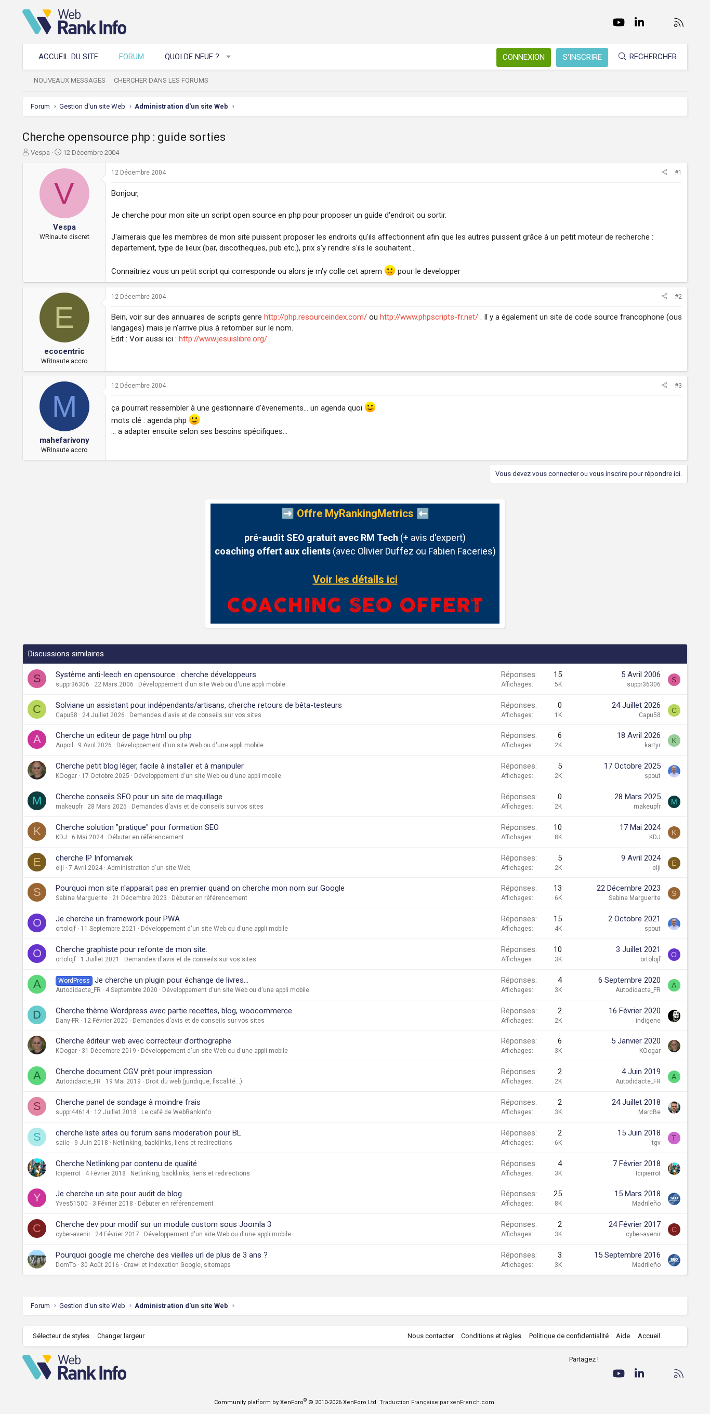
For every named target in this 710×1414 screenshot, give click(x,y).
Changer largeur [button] (120, 1336)
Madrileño (646, 1203)
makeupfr (69, 806)
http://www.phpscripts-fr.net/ (429, 317)
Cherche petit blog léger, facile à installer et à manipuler (150, 766)
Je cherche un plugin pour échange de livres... (171, 980)
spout (653, 775)
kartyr (653, 745)
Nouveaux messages (70, 80)
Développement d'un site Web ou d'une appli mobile (211, 684)
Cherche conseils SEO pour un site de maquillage (139, 796)
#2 (678, 296)
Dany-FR (67, 1020)
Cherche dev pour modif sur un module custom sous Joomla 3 (163, 1224)
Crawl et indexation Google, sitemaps (177, 1264)
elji (60, 867)
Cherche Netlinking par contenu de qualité (126, 1163)
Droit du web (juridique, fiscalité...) (194, 1081)
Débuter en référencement (146, 837)
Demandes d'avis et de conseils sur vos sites (195, 715)
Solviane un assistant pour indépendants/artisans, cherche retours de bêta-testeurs (199, 705)
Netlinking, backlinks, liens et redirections (172, 1142)
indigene (648, 1020)
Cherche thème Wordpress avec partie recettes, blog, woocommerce (174, 1010)
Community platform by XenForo (296, 1402)
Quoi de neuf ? (192, 56)
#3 (678, 385)
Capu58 (66, 715)
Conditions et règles (491, 1336)
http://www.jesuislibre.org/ (223, 338)
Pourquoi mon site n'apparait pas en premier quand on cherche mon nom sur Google (200, 888)
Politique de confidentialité (569, 1336)
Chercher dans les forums (161, 80)
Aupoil (64, 745)
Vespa (40, 152)
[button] (229, 57)
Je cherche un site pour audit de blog (119, 1193)
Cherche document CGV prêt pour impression (134, 1071)
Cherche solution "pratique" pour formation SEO (137, 827)
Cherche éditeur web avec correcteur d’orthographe (143, 1041)
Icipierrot (68, 1173)
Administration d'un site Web (148, 867)
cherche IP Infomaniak (94, 858)
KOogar (66, 775)
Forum (131, 56)
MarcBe (649, 1112)
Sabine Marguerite (82, 898)
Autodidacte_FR (78, 990)
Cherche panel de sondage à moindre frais (128, 1102)
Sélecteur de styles (61, 1336)
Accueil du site (68, 56)
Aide (623, 1336)
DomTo (66, 1264)
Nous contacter (430, 1336)
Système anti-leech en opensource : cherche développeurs (156, 674)
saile (63, 1142)
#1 (678, 172)
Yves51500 (72, 1203)
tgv (656, 1142)
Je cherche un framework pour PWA (118, 918)
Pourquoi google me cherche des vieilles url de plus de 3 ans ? (162, 1255)
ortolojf (66, 928)
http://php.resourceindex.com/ (315, 317)
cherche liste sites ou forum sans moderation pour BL (148, 1133)
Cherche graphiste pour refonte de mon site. (131, 949)
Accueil (649, 1336)
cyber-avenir (73, 1234)
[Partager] (664, 173)
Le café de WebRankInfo (176, 1112)
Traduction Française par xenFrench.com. (437, 1402)
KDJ (61, 837)
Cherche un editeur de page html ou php (124, 735)
